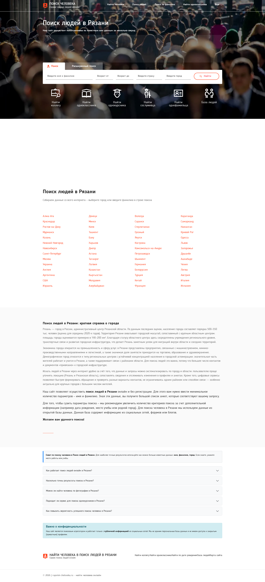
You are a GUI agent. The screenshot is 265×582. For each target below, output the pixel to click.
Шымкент (140, 259)
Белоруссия (141, 269)
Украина (47, 264)
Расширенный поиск (84, 66)
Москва (47, 259)
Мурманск (48, 232)
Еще (217, 4)
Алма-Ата (48, 216)
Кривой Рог (187, 232)
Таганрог (94, 259)
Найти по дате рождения (184, 555)
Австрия (185, 275)
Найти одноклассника (195, 4)
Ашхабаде (186, 259)
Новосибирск (50, 248)
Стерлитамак (142, 227)
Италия (185, 280)
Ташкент (93, 232)
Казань (47, 237)
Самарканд (187, 221)
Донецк (93, 216)
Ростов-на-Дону (51, 227)
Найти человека (115, 4)
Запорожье (187, 248)
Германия (140, 264)
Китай (138, 280)
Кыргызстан (95, 275)
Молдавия (94, 280)
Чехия (184, 264)
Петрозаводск (142, 253)
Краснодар (49, 221)
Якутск (138, 237)
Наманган (186, 227)
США (45, 280)
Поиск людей (139, 4)
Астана (93, 253)
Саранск (139, 221)
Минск (92, 221)
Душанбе (186, 253)
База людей (203, 555)
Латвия (93, 264)
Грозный (139, 232)
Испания (186, 285)
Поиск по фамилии (165, 4)
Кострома (140, 243)
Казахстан (94, 269)
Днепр (92, 248)
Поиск (54, 66)
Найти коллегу (142, 555)
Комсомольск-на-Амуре (148, 248)
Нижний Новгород (53, 243)
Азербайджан (96, 285)
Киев (91, 227)
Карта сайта (216, 555)
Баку (91, 237)
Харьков (93, 243)
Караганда (187, 216)
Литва (184, 269)
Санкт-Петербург (52, 253)
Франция (140, 285)
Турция (139, 275)
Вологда (139, 216)
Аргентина (49, 275)
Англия (47, 269)
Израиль (48, 285)
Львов (184, 243)
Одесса (185, 237)
